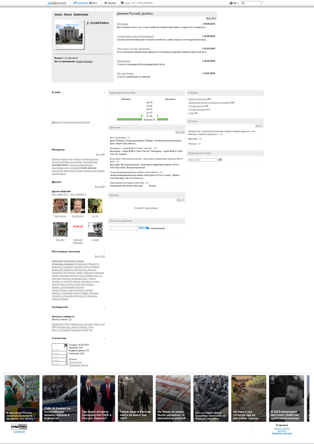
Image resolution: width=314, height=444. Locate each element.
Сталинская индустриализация (135, 36)
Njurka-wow (58, 270)
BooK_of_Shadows (61, 330)
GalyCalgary (60, 216)
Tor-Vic (95, 216)
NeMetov (94, 267)
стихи (191, 113)
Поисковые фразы (78, 365)
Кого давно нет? (60, 194)
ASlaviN (92, 264)
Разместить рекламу (282, 433)
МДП (54, 327)
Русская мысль (196, 106)
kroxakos (66, 278)
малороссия (90, 171)
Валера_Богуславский (63, 287)
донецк (55, 162)
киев (66, 171)
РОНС (67, 324)
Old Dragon (78, 216)
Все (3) (259, 125)
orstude (76, 281)
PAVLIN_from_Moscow (85, 270)
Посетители (75, 362)
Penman (71, 272)
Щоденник (92, 296)
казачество (57, 171)
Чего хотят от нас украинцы (133, 48)
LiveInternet (58, 3)
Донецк (79, 61)
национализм (59, 174)
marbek (92, 278)
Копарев (79, 287)
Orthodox (68, 270)
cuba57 (55, 275)
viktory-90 (80, 284)
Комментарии (81, 14)
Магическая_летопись (82, 324)
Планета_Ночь (86, 327)
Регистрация (82, 2)
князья (72, 171)
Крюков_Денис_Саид (63, 290)
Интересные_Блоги (67, 327)
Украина (88, 61)
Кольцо (192, 143)
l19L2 (85, 278)
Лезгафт (60, 240)
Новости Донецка (197, 99)
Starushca (89, 272)
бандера (56, 159)
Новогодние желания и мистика (127, 183)
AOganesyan (81, 264)
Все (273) (211, 18)
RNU (85, 330)
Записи (58, 14)
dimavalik (64, 275)
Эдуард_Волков (60, 299)
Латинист (79, 290)
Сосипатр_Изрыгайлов (64, 296)
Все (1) (180, 200)
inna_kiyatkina (86, 275)
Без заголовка (125, 73)
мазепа (80, 171)
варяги (64, 159)
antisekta (99, 272)
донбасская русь (90, 159)
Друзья (68, 14)
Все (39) (100, 154)
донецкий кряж (90, 162)
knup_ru (98, 275)
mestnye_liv (58, 281)
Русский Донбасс (87, 22)
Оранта (77, 293)
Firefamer (78, 267)
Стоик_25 (81, 296)
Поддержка (231, 3)
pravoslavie (77, 330)
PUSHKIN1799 (59, 272)
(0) (128, 137)
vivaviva (90, 284)
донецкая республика (71, 162)
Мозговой (122, 23)
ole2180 (68, 281)
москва (101, 171)
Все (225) (100, 186)
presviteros (86, 281)
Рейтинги (112, 2)
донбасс (77, 159)
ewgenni (74, 275)
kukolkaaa (76, 278)
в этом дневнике (156, 228)
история (74, 168)
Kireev (87, 267)
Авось (127, 2)
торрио (95, 240)
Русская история (197, 109)
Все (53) (180, 132)
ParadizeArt (57, 324)
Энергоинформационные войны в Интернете (134, 172)
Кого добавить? (78, 194)
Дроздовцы (123, 61)
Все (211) (100, 256)
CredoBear (67, 267)
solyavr (95, 281)
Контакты (282, 431)
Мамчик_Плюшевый (62, 293)
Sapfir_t (80, 272)
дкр (70, 159)
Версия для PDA (281, 428)
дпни (66, 168)
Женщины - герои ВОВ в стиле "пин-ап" (131, 148)
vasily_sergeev (67, 284)
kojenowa (56, 278)
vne (90, 330)
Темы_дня (99, 324)
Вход (94, 2)
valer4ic (56, 284)
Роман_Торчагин (89, 293)
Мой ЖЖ (192, 139)
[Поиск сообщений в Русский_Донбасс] (142, 227)
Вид (236, 3)
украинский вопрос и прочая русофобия (209, 102)
